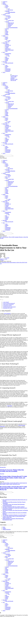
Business (4, 4)
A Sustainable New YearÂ (7, 308)
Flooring (7, 46)
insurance (10, 25)
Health (4, 35)
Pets (6, 29)
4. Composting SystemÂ (7, 305)
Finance (6, 6)
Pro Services (10, 9)
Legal (6, 7)
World (6, 60)
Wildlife (6, 34)
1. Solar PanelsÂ (6, 302)
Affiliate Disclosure (7, 529)
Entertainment (8, 53)
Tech (4, 64)
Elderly (6, 37)
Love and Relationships (13, 27)
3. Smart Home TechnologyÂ (8, 304)
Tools (6, 51)
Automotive (7, 15)
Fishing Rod (10, 24)
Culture (4, 14)
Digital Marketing (11, 12)
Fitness (6, 38)
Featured (7, 54)
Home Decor (8, 48)
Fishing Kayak (11, 22)
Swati (8, 257)
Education (5, 61)
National (7, 58)
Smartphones (8, 68)
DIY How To (8, 45)
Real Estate (7, 13)
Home (4, 2)
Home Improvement (9, 50)
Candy (9, 40)
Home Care (5, 42)
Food (6, 39)
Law (9, 8)
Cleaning (7, 44)
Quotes (6, 32)
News (4, 52)
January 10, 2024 (3, 258)
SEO (6, 67)
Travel (4, 72)
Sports (6, 33)
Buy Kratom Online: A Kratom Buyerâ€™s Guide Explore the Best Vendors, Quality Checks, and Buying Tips (13, 488)
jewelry (9, 26)
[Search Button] (12, 492)
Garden (6, 47)
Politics (6, 31)
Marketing (7, 11)
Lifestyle (7, 21)
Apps (6, 65)
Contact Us (5, 1)
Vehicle (9, 16)
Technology (7, 71)
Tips (9, 55)
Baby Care (7, 18)
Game (6, 19)
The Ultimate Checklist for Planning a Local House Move (14, 515)
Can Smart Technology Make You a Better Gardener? (14, 506)
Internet (6, 66)
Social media (7, 70)
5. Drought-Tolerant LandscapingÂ (9, 306)
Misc (6, 57)
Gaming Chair (11, 20)
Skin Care (7, 41)
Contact (4, 528)
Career (6, 5)
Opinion (7, 28)
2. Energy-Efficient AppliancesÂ (9, 303)
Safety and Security (9, 62)
